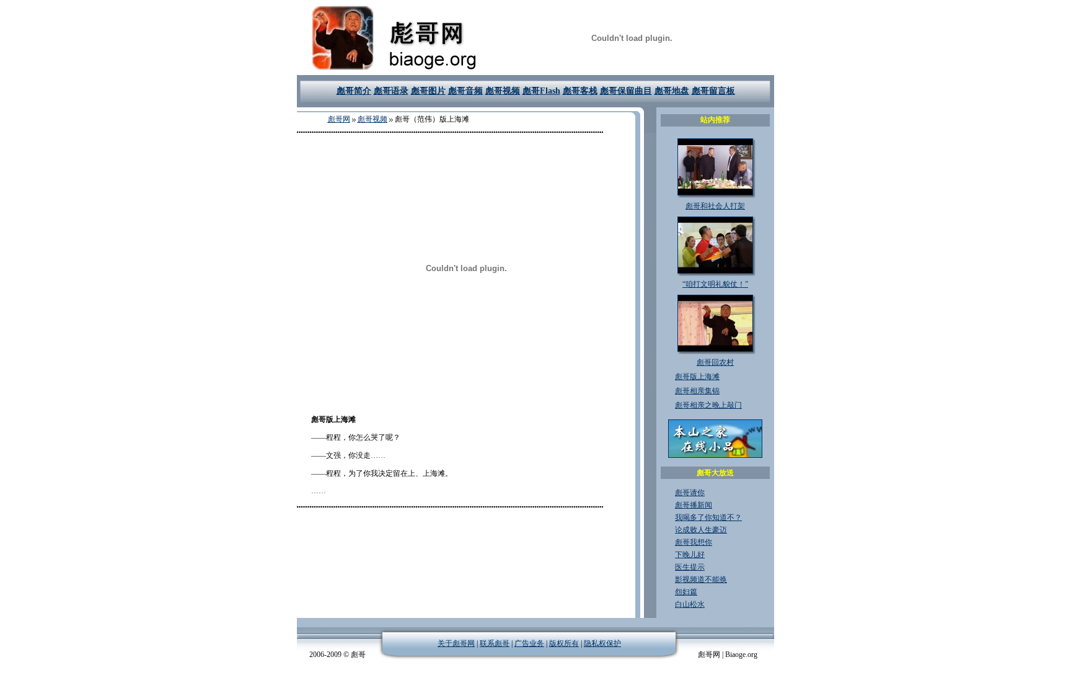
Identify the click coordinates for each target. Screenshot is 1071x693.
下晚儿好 (690, 554)
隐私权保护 (602, 643)
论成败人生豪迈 (701, 529)
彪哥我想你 (693, 542)
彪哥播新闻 (693, 505)
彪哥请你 (690, 492)
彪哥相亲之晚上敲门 (708, 405)
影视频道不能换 (701, 579)
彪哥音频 (465, 91)
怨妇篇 (686, 592)
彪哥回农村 (715, 362)
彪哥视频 (502, 91)
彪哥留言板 (713, 91)
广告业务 (529, 643)
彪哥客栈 (580, 91)
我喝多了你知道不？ (708, 517)
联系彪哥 (494, 643)
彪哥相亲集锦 (697, 391)
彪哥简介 (354, 91)
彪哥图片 (428, 91)
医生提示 (690, 567)
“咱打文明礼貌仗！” (715, 284)
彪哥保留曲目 (626, 91)
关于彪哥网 (456, 643)
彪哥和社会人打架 (715, 206)
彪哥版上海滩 (697, 376)
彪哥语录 (391, 91)
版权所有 (564, 643)
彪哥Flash (541, 91)
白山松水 (690, 604)
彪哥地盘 (671, 91)
